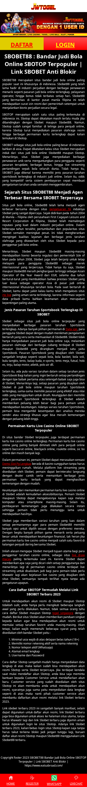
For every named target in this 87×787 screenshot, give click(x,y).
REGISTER (32, 784)
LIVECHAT (76, 784)
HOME (10, 784)
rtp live (6, 295)
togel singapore (63, 613)
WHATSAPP (54, 784)
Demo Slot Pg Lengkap (16, 464)
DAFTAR (22, 45)
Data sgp (71, 329)
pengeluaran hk (60, 209)
